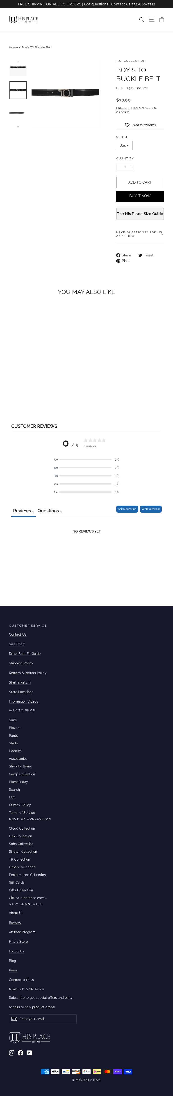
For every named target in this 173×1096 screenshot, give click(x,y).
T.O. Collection (131, 60)
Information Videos (23, 701)
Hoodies (15, 751)
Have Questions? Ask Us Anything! (139, 234)
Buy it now (140, 196)
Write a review (151, 509)
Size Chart (17, 644)
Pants (13, 735)
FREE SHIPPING (127, 107)
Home (13, 47)
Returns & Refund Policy (27, 673)
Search (14, 789)
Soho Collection (21, 844)
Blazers (14, 728)
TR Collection (19, 859)
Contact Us (18, 634)
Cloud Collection (22, 828)
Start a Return (20, 682)
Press (13, 970)
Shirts (13, 743)
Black (124, 145)
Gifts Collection (21, 890)
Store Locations (21, 692)
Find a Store (18, 941)
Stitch (122, 137)
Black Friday (18, 782)
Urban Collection (22, 867)
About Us (16, 913)
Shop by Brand (20, 766)
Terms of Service (22, 812)
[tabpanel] (86, 551)
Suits (13, 720)
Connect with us (21, 980)
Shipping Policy (21, 663)
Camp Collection (22, 774)
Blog (12, 961)
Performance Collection (27, 875)
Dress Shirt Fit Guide (25, 654)
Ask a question (127, 509)
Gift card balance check (27, 898)
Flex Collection (20, 836)
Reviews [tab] (23, 511)
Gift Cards (17, 882)
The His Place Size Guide (140, 213)
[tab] (50, 511)
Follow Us (16, 951)
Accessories (18, 758)
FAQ (12, 797)
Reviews (15, 922)
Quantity (125, 158)
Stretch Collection (23, 851)
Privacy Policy (20, 805)
